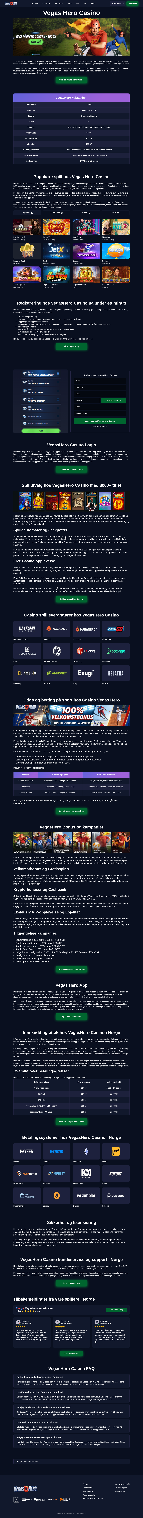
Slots (114, 213)
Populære (26, 213)
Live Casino (55, 213)
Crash (84, 213)
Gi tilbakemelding (116, 1310)
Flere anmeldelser (71, 1353)
